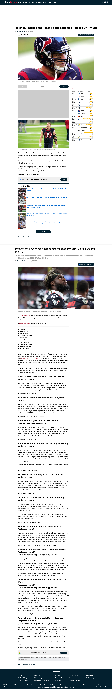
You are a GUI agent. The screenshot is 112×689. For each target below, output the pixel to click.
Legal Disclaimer (23, 680)
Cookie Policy (90, 678)
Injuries (50, 2)
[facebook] (99, 2)
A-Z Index (58, 680)
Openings (37, 675)
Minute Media (9, 684)
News (19, 2)
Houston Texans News (29, 237)
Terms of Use (73, 678)
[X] (102, 2)
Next (64, 86)
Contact (57, 675)
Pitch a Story (38, 678)
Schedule (31, 2)
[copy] (27, 35)
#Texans (42, 169)
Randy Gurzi (21, 31)
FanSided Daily (22, 678)
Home (19, 237)
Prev (22, 86)
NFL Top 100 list (25, 315)
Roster (45, 2)
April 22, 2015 (41, 171)
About (20, 675)
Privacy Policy (59, 678)
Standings (38, 2)
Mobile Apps (90, 675)
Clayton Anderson (22, 261)
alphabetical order (24, 323)
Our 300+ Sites (73, 675)
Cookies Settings (74, 680)
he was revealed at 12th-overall (30, 358)
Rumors (25, 2)
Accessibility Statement (41, 680)
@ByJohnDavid (61, 167)
